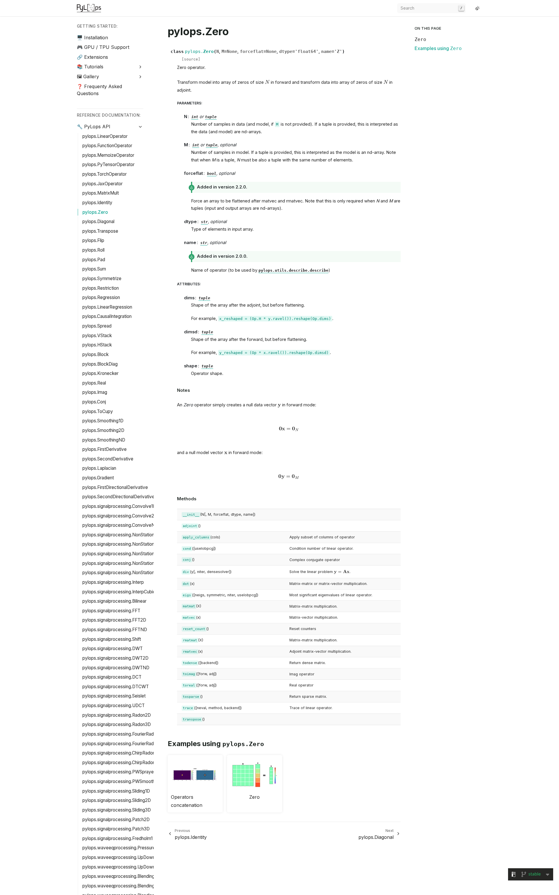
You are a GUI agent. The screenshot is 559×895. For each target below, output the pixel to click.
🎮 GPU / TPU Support (103, 47)
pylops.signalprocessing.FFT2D (114, 620)
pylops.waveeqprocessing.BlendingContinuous (129, 876)
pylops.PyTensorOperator (108, 164)
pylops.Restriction (100, 288)
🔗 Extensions (92, 57)
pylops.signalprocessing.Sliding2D (116, 800)
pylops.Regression (101, 297)
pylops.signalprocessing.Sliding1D (116, 791)
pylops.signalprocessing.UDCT (113, 705)
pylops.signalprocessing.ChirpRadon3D (121, 762)
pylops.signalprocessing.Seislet (114, 696)
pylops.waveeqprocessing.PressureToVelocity (129, 847)
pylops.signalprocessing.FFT (111, 610)
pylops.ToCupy (97, 411)
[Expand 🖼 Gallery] (140, 76)
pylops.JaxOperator (102, 183)
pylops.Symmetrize (101, 278)
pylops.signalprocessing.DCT (111, 677)
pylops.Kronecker (100, 373)
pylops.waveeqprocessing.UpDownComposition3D (134, 867)
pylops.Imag (94, 392)
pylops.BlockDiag (100, 364)
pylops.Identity (97, 202)
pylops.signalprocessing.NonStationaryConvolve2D (134, 544)
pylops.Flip (93, 240)
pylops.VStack (97, 335)
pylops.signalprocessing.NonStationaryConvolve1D (133, 535)
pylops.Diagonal (98, 221)
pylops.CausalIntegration (107, 316)
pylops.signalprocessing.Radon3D (116, 724)
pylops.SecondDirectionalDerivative (118, 496)
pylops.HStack (97, 345)
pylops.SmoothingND (103, 440)
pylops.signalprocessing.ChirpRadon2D (121, 753)
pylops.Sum (94, 269)
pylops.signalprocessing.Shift (111, 639)
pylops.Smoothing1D (102, 421)
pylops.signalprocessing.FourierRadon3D (123, 743)
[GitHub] (470, 8)
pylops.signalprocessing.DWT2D (115, 658)
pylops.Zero (95, 212)
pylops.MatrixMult (100, 193)
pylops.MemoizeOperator (108, 155)
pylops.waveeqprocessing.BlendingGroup (124, 886)
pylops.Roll (93, 250)
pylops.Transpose (100, 231)
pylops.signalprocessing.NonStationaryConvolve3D (134, 553)
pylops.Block (95, 354)
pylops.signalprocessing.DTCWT (115, 686)
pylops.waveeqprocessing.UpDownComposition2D (134, 857)
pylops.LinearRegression (107, 307)
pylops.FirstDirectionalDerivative (115, 487)
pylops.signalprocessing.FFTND (114, 629)
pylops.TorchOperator (104, 174)
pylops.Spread (97, 326)
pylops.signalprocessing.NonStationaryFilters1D (130, 563)
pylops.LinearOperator (105, 136)
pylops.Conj (94, 402)
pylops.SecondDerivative (107, 459)
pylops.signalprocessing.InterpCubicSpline (124, 592)
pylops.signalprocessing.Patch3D (116, 829)
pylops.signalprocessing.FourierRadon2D (123, 734)
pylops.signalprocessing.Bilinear (114, 601)
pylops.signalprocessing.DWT (112, 648)
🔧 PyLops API (93, 126)
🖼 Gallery (88, 76)
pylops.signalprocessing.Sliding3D (116, 810)
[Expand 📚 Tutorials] (140, 67)
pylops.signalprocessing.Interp (113, 582)
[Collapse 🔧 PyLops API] (140, 126)
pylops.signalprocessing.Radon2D (116, 715)
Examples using (438, 48)
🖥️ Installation (92, 37)
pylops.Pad (93, 259)
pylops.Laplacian (99, 468)
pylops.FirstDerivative (104, 449)
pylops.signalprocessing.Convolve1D (119, 506)
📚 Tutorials (90, 67)
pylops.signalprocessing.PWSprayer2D (121, 772)
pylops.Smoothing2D (103, 430)
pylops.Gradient (98, 478)
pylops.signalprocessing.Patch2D (116, 819)
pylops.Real (94, 383)
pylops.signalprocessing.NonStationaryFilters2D (130, 572)
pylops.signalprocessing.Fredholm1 (117, 838)
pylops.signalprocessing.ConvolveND (120, 525)
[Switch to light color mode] (477, 8)
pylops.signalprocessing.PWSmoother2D (123, 781)
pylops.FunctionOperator (107, 145)
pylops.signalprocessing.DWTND (115, 667)
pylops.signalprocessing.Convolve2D (119, 516)
